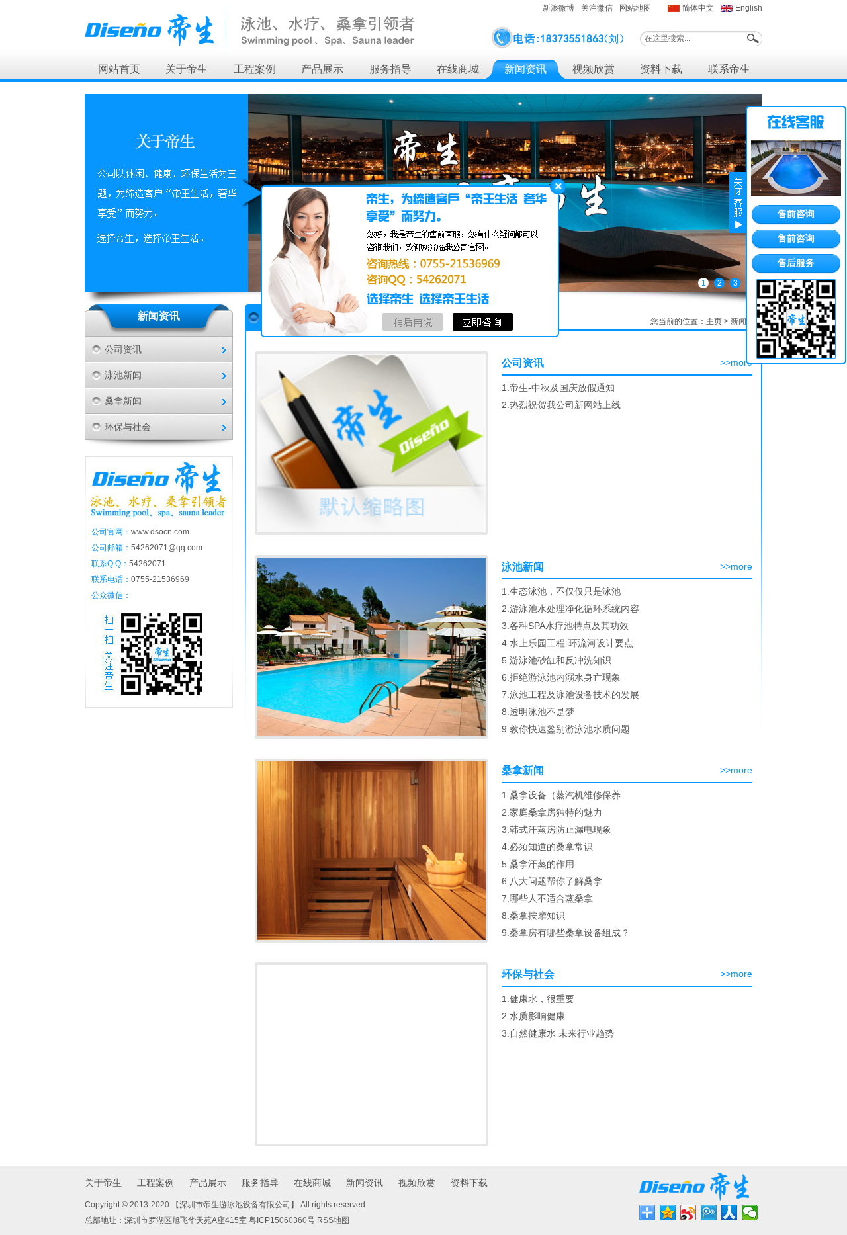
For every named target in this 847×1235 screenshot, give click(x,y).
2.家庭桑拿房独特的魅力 (552, 812)
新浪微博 (558, 8)
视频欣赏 (593, 69)
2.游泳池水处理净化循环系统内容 (570, 608)
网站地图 (635, 8)
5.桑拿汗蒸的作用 (538, 864)
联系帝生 (729, 69)
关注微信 (597, 8)
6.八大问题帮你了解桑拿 (552, 881)
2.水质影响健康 (533, 1016)
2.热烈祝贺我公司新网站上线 (561, 405)
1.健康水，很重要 (538, 999)
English (748, 8)
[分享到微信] (750, 1212)
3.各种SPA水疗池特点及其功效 (565, 625)
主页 (714, 321)
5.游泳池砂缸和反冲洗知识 (556, 660)
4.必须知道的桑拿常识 (547, 846)
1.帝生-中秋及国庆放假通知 (558, 387)
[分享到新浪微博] (688, 1212)
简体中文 (698, 8)
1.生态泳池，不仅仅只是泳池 (561, 591)
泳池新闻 (123, 375)
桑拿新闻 (123, 401)
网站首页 (119, 69)
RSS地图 (333, 1220)
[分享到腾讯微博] (709, 1212)
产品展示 (322, 69)
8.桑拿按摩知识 (533, 915)
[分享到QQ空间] (668, 1212)
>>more (736, 362)
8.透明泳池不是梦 (538, 711)
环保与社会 (128, 426)
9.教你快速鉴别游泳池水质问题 (566, 729)
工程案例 (255, 69)
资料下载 (661, 69)
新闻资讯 (525, 69)
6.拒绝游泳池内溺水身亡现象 (561, 677)
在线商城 (458, 69)
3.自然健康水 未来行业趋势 (558, 1033)
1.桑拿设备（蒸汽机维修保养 (561, 795)
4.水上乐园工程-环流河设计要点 (567, 643)
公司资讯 (123, 349)
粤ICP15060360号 (282, 1220)
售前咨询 (796, 213)
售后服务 (796, 262)
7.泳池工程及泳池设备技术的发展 (570, 694)
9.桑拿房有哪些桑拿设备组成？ (566, 932)
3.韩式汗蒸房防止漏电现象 (556, 829)
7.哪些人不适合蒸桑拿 (547, 898)
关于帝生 (186, 69)
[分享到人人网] (729, 1212)
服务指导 (390, 69)
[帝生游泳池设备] (250, 28)
